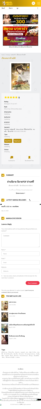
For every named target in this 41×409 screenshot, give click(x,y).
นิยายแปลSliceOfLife (30, 354)
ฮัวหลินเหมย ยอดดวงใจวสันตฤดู (17, 336)
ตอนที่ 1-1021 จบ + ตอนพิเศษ (9, 206)
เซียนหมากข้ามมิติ (21, 54)
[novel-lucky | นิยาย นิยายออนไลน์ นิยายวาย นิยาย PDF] (7, 3)
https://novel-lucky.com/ (24, 190)
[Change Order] (29, 200)
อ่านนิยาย (20, 369)
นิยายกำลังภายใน (8, 354)
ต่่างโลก (34, 352)
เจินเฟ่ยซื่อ (36, 355)
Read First (8, 141)
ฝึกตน (11, 355)
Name (3, 250)
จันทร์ (3, 8)
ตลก (27, 352)
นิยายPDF (22, 181)
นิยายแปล (21, 354)
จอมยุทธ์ (23, 352)
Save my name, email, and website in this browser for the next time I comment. (19, 277)
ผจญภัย (7, 355)
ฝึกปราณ (16, 355)
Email (2, 258)
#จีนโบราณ (4, 352)
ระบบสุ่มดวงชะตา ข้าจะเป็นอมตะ (17, 313)
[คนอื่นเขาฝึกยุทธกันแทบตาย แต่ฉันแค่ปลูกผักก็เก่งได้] (4, 328)
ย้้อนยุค (31, 355)
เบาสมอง (17, 357)
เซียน (3, 357)
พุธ (17, 8)
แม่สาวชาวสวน (12, 302)
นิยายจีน (16, 354)
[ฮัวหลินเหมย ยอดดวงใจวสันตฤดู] (4, 339)
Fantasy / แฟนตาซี (10, 54)
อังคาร (10, 8)
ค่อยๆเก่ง (17, 352)
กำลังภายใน (11, 352)
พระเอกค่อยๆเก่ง (24, 355)
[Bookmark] (29, 157)
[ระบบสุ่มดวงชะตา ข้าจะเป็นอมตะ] (4, 317)
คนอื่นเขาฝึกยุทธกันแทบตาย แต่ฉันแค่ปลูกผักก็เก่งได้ (22, 324)
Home (3, 54)
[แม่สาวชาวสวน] (4, 305)
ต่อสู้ (30, 352)
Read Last (17, 141)
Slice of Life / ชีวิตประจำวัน (24, 129)
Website (3, 267)
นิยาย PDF (10, 131)
